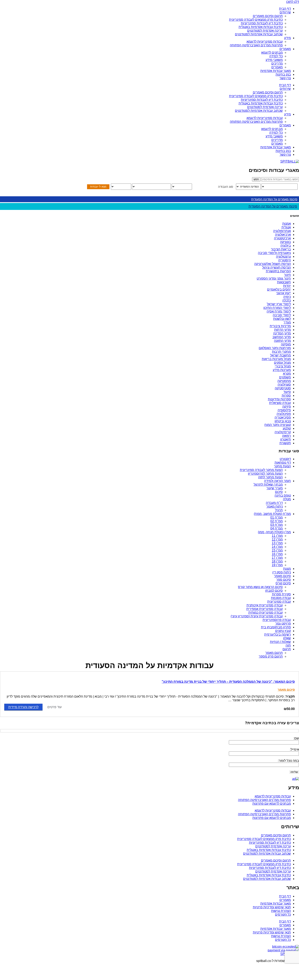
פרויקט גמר (283, 623)
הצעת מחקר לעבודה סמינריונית (261, 470)
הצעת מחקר (282, 466)
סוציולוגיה (284, 384)
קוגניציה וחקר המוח (277, 425)
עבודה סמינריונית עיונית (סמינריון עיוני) (257, 616)
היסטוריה (284, 260)
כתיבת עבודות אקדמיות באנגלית (261, 27)
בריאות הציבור (281, 249)
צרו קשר (285, 78)
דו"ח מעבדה (274, 503)
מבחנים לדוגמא (272, 52)
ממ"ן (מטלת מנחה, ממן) (274, 532)
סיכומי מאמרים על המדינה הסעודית (274, 199)
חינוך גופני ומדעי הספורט (274, 278)
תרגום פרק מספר (271, 656)
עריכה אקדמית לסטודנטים (265, 30)
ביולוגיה (285, 245)
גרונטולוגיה (283, 256)
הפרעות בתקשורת (278, 271)
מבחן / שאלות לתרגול (268, 484)
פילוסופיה (284, 410)
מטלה (287, 499)
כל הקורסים (283, 914)
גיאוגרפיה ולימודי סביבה (274, 253)
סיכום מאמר (282, 576)
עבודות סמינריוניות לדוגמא (265, 41)
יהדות (287, 286)
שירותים (285, 12)
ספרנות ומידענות (279, 399)
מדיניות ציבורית (280, 326)
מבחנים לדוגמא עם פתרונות (271, 803)
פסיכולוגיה (284, 414)
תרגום (287, 649)
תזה (288, 645)
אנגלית (286, 227)
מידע (287, 38)
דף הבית (285, 8)
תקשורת (285, 443)
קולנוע (287, 428)
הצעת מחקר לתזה (270, 477)
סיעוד (287, 392)
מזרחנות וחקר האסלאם (275, 348)
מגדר (287, 322)
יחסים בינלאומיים (279, 289)
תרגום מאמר (274, 652)
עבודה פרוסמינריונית (277, 620)
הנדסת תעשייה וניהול (276, 267)
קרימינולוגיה (283, 432)
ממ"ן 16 (277, 554)
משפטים (285, 377)
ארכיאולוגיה (283, 234)
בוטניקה (285, 242)
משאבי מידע (274, 60)
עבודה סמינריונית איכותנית (265, 605)
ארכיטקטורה (282, 238)
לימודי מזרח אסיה (279, 311)
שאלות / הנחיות (280, 642)
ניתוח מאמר (274, 506)
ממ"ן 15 (277, 550)
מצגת (287, 568)
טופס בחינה (283, 495)
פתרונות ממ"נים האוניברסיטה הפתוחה (256, 45)
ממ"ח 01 (276, 517)
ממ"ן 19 (277, 565)
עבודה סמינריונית (279, 601)
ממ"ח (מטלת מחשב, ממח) (272, 514)
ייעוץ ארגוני (283, 293)
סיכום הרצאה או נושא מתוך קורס (260, 587)
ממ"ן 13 (277, 543)
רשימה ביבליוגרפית (277, 634)
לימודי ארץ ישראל (279, 304)
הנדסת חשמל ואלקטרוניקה (272, 264)
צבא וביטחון (283, 421)
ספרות (286, 395)
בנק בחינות (283, 74)
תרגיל (279, 510)
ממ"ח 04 (276, 528)
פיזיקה (286, 406)
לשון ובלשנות (282, 318)
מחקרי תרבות (281, 351)
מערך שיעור (274, 488)
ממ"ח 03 (276, 524)
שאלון (287, 638)
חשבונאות (284, 282)
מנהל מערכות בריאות (276, 359)
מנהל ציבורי (283, 366)
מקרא (287, 373)
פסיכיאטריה (283, 417)
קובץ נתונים (283, 631)
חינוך (287, 275)
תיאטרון (285, 439)
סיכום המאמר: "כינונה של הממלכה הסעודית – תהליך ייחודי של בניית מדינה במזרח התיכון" (228, 681)
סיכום (279, 492)
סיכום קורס (283, 583)
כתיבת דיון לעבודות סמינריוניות (262, 23)
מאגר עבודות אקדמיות (275, 71)
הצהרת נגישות (281, 911)
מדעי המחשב (281, 337)
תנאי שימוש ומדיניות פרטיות (272, 907)
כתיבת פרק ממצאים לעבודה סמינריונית (256, 19)
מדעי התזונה (282, 340)
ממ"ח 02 (276, 521)
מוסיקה (286, 344)
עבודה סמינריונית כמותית (265, 612)
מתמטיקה (284, 381)
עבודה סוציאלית (280, 403)
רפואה (286, 435)
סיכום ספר (283, 579)
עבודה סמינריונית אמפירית (264, 609)
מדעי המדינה (282, 333)
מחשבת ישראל (280, 355)
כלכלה (286, 300)
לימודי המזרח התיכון (277, 307)
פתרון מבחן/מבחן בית (276, 627)
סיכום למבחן (274, 590)
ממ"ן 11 (277, 535)
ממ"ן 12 (277, 539)
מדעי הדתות (282, 329)
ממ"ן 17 (277, 557)
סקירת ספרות (281, 594)
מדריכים (277, 63)
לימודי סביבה (282, 315)
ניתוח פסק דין (281, 572)
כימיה (287, 296)
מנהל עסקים (282, 362)
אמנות (286, 223)
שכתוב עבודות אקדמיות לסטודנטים (259, 34)
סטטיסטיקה (283, 388)
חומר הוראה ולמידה (277, 481)
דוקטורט (285, 459)
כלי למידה (276, 56)
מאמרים (285, 49)
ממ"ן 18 (277, 561)
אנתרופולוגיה (282, 231)
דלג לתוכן (292, 1)
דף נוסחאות (283, 462)
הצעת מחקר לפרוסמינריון (265, 473)
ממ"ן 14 (277, 546)
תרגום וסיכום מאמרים (268, 16)
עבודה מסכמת (281, 598)
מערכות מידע (282, 370)
